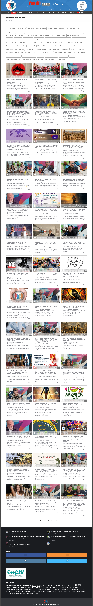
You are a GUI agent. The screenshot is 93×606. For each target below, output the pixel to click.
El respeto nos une (20, 35)
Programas (14, 83)
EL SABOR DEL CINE (32, 35)
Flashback (55, 587)
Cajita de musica (33, 585)
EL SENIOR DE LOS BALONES (46, 35)
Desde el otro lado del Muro (40, 32)
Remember (33, 591)
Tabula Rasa (40, 56)
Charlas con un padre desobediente (37, 28)
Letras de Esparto (40, 589)
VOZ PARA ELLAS (60, 59)
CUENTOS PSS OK (67, 585)
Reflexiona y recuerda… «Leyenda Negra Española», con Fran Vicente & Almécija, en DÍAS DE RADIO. (18, 470)
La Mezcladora (75, 587)
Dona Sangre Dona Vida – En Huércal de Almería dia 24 (63, 543)
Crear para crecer (10, 32)
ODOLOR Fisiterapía (79, 45)
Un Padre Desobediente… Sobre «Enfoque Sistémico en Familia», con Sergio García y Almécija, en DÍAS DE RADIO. (18, 306)
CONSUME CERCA (63, 28)
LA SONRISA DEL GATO (37, 42)
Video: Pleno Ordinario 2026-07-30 (18, 531)
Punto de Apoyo (16, 591)
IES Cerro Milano (61, 587)
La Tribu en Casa (69, 42)
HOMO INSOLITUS (27, 39)
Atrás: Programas (10, 28)
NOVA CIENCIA (41, 45)
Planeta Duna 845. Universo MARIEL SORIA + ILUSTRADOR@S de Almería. (74, 274)
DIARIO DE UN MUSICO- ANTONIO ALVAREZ (60, 32)
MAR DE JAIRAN (48, 589)
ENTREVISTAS (17, 39)
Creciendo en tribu (59, 585)
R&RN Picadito (81, 52)
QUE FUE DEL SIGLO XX (46, 52)
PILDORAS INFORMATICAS (77, 49)
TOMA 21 (72, 56)
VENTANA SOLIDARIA (37, 59)
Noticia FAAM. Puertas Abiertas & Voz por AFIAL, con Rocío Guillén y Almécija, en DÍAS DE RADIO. (46, 211)
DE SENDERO (28, 32)
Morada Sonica (54, 589)
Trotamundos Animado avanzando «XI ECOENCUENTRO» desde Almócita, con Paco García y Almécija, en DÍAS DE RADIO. (46, 438)
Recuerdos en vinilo (27, 591)
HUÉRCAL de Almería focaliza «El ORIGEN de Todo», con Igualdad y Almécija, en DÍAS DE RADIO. (46, 146)
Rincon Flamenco (41, 591)
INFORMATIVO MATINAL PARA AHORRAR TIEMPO (58, 39)
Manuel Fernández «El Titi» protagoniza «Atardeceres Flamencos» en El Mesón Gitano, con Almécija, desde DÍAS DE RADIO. (74, 242)
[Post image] (7, 532)
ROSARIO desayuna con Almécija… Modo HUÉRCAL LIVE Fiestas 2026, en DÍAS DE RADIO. (17, 502)
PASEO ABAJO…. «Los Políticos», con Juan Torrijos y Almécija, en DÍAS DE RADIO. (18, 210)
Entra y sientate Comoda (73, 35)
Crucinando (20, 32)
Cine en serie (39, 585)
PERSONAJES (64, 49)
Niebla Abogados (10, 45)
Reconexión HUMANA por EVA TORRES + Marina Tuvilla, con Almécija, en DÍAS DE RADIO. (17, 179)
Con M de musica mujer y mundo (49, 585)
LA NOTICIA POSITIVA (23, 42)
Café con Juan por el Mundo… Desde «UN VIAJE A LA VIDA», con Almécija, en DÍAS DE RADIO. (46, 306)
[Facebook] (28, 91)
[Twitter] (29, 91)
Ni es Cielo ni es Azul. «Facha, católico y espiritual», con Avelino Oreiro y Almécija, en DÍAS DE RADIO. (45, 179)
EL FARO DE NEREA (78, 32)
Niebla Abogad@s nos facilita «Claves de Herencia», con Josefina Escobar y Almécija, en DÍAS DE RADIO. (18, 339)
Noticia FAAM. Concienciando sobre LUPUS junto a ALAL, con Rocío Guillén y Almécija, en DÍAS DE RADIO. (18, 147)
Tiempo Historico (63, 56)
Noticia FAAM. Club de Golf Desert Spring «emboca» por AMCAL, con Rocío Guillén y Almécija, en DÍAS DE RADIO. (18, 372)
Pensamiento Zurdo (41, 49)
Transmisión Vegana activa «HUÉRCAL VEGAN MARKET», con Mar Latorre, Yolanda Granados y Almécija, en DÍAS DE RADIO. (74, 405)
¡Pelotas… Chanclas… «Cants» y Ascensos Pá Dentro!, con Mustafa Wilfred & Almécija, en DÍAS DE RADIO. (46, 81)
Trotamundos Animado (25, 59)
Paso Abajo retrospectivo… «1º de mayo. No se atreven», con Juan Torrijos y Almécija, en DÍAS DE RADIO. (18, 438)
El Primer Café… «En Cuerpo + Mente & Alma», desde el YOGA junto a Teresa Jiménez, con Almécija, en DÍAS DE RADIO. (73, 81)
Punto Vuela (35, 52)
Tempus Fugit (73, 591)
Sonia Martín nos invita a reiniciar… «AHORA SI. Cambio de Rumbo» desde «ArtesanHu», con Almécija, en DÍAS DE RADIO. (18, 405)
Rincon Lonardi (58, 52)
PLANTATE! (27, 52)
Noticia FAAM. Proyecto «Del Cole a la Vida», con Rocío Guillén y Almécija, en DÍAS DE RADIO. (46, 275)
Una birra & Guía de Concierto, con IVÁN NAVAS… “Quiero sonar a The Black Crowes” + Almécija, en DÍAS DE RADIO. (74, 306)
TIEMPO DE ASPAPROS (51, 56)
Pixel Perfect (9, 52)
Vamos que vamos (37, 593)
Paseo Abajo (9, 49)
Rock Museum (48, 591)
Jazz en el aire (68, 587)
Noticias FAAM (31, 45)
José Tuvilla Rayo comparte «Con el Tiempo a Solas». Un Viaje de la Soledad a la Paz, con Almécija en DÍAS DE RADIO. (46, 502)
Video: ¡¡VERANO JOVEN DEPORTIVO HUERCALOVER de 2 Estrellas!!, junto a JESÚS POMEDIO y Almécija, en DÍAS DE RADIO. (27, 543)
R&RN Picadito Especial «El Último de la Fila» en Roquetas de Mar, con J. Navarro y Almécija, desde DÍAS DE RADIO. (18, 242)
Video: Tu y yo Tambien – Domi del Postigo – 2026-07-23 (65, 531)
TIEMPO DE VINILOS (12, 593)
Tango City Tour (67, 591)
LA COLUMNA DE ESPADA (79, 39)
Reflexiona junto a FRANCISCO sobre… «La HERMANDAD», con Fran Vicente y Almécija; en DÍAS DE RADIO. (74, 112)
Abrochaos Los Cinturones (11, 585)
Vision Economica (50, 59)
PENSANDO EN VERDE (53, 49)
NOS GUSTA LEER (21, 45)
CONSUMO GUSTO (74, 28)
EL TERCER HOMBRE (60, 35)
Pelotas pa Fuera (30, 49)
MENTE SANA (78, 42)
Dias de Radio (20, 83)
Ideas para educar (38, 39)
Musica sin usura (62, 589)
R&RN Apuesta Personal (70, 52)
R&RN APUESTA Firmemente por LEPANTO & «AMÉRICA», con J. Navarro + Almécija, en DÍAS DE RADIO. (18, 81)
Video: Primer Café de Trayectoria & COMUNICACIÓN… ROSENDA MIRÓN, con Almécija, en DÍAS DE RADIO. (69, 537)
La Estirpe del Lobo (11, 42)
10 (48, 521)
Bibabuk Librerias (21, 28)
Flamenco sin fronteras (48, 587)
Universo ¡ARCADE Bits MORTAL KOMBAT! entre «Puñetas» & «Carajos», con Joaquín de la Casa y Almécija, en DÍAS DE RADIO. (73, 179)
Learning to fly (33, 589)
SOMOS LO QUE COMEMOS (13, 56)
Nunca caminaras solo (66, 45)
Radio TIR (21, 591)
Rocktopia (54, 591)
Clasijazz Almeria (52, 28)
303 (57, 521)
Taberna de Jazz (60, 591)
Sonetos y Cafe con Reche (29, 56)
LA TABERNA (48, 42)
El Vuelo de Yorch (26, 587)
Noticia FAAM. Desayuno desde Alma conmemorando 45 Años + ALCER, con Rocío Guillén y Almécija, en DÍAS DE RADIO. (46, 470)
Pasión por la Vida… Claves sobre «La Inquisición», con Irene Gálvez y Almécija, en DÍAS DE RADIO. (74, 339)
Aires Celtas (20, 585)
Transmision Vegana (11, 59)
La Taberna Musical (58, 42)
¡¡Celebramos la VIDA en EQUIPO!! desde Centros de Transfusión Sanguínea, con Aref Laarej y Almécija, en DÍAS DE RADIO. (45, 372)
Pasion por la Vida (19, 49)
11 (51, 521)
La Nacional (19, 589)
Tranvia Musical (29, 593)
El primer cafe (9, 35)
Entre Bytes (9, 39)
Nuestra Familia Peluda (52, 45)
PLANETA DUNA (19, 52)
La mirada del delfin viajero (11, 589)
